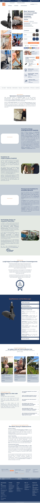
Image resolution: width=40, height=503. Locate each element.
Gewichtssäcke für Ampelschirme (11, 491)
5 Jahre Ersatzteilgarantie (27, 489)
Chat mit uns (27, 471)
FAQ (17, 485)
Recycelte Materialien (26, 87)
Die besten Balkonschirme (34, 495)
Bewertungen (26, 485)
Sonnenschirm (10, 484)
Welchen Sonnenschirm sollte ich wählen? (35, 487)
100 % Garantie (32, 87)
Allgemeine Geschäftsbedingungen (20, 488)
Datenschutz (18, 489)
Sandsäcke (10, 489)
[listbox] (37, 30)
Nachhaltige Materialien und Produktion (28, 487)
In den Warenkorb (38, 64)
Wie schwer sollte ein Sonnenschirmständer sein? (35, 485)
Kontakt (18, 484)
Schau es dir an (30, 77)
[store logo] (3, 4)
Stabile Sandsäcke (15, 87)
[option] (37, 30)
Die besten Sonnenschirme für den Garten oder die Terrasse (35, 492)
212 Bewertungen (31, 21)
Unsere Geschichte (27, 484)
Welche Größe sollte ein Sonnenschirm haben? (35, 489)
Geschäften (32, 4)
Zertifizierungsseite (15, 247)
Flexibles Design (9, 87)
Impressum (2, 499)
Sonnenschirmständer (11, 485)
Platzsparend (20, 87)
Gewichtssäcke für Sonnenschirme (11, 488)
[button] (37, 354)
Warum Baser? (4, 87)
